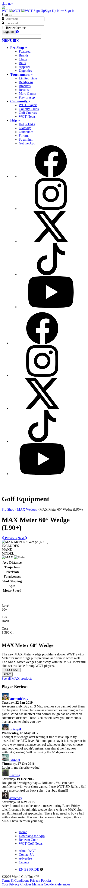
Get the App (27, 143)
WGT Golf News (31, 843)
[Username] (3, 18)
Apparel (24, 67)
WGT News (27, 116)
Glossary (25, 128)
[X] (51, 241)
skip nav (7, 3)
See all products (17, 678)
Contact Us (26, 854)
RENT (7, 674)
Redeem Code (28, 839)
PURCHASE (11, 670)
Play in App (27, 97)
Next (21, 538)
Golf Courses (28, 112)
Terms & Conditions (15, 880)
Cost (5, 628)
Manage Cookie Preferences (51, 884)
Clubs (23, 59)
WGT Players (28, 105)
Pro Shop (8, 509)
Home (23, 832)
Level (5, 605)
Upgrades (25, 70)
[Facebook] (51, 176)
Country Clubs (29, 109)
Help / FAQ (27, 124)
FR (31, 869)
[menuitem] (48, 59)
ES (26, 869)
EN (21, 869)
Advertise (25, 858)
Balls (22, 63)
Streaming (25, 139)
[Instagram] (51, 208)
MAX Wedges (27, 509)
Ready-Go (26, 82)
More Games (27, 93)
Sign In (70, 11)
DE (36, 869)
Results (24, 90)
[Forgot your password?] (17, 31)
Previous (10, 538)
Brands (23, 55)
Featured (25, 51)
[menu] (48, 227)
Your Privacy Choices (16, 884)
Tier (4, 617)
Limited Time (28, 78)
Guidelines (26, 132)
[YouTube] (51, 307)
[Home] (18, 11)
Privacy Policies (40, 880)
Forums (24, 135)
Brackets (25, 86)
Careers (24, 862)
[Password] (3, 23)
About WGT (27, 851)
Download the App (32, 836)
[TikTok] (51, 274)
